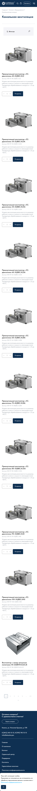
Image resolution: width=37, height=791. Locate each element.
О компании (6, 746)
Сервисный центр (8, 754)
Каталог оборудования (16, 10)
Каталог (5, 750)
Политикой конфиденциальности (11, 782)
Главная (4, 10)
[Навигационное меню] (34, 3)
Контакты (5, 762)
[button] (17, 3)
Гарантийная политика (10, 766)
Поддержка (6, 758)
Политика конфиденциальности (13, 770)
